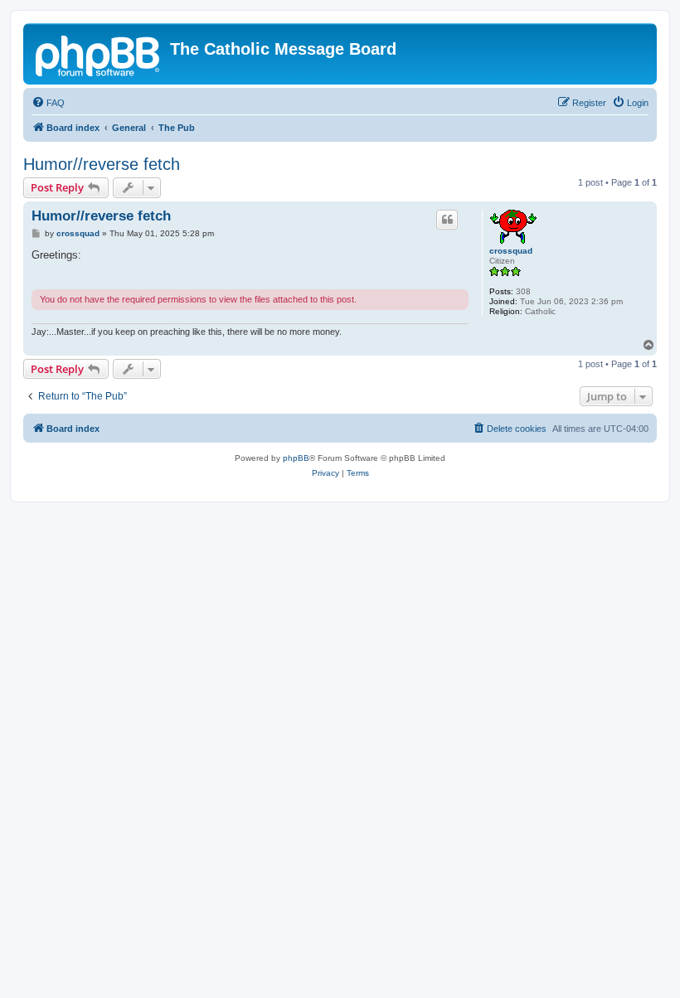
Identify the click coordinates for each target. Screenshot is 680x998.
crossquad (510, 250)
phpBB (296, 458)
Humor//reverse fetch (101, 164)
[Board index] (98, 53)
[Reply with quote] (447, 220)
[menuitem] (48, 103)
